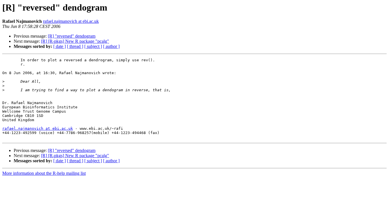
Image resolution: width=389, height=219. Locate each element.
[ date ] (59, 46)
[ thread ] (75, 46)
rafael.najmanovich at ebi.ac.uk (71, 21)
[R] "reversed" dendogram (71, 36)
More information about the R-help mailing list (44, 173)
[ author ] (111, 46)
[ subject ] (93, 46)
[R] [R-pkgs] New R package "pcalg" (75, 41)
